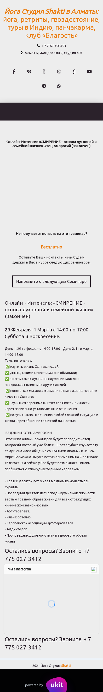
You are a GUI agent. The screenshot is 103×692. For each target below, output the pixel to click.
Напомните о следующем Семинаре (51, 281)
